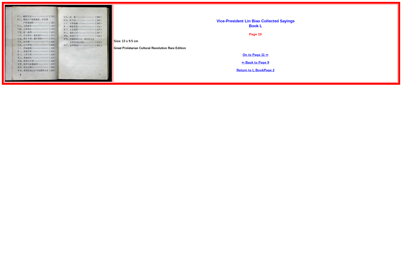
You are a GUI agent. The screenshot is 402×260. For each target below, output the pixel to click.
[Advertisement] (41, 117)
